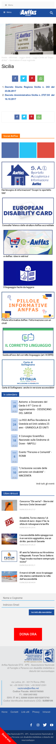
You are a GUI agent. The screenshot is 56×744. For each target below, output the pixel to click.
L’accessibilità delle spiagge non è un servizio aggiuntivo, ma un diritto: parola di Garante (36, 538)
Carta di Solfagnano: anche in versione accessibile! (28, 387)
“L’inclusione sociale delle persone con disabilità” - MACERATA (33, 472)
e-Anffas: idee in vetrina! (15, 256)
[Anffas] (38, 655)
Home (4, 711)
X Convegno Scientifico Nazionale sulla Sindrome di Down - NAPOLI (34, 440)
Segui (10, 143)
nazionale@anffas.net (28, 688)
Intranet (46, 711)
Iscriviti (46, 143)
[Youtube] (51, 724)
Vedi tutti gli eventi (45, 483)
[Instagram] (38, 724)
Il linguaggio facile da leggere (18, 287)
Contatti (14, 711)
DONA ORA (28, 634)
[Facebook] (31, 724)
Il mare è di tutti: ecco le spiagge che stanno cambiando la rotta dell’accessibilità (36, 576)
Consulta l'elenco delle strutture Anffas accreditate (28, 225)
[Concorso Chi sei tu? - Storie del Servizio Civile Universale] (9, 505)
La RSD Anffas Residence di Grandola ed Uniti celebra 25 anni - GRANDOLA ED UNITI (34, 424)
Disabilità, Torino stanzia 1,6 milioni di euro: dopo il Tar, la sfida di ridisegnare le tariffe (34, 521)
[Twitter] (44, 724)
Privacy (36, 711)
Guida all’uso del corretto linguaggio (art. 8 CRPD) (28, 355)
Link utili (25, 711)
